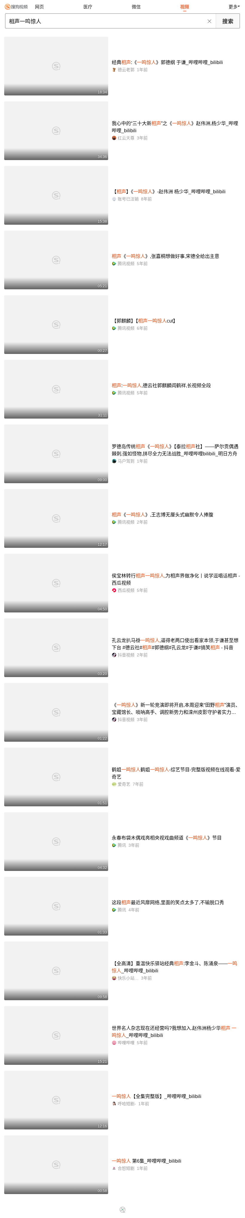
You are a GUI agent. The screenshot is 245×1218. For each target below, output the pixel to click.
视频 (184, 6)
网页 (39, 6)
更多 (233, 6)
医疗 (87, 6)
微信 (136, 6)
